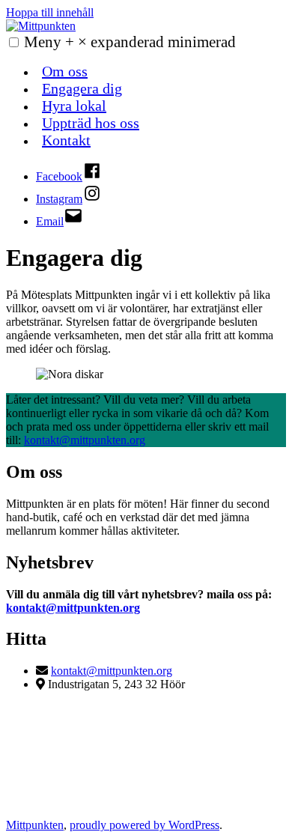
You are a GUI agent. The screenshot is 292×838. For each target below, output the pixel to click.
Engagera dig (82, 88)
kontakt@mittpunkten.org (84, 440)
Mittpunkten (35, 825)
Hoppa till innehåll (50, 12)
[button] (14, 42)
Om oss (65, 71)
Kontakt (66, 140)
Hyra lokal (74, 105)
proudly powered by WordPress (144, 825)
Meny (130, 41)
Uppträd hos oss (90, 123)
